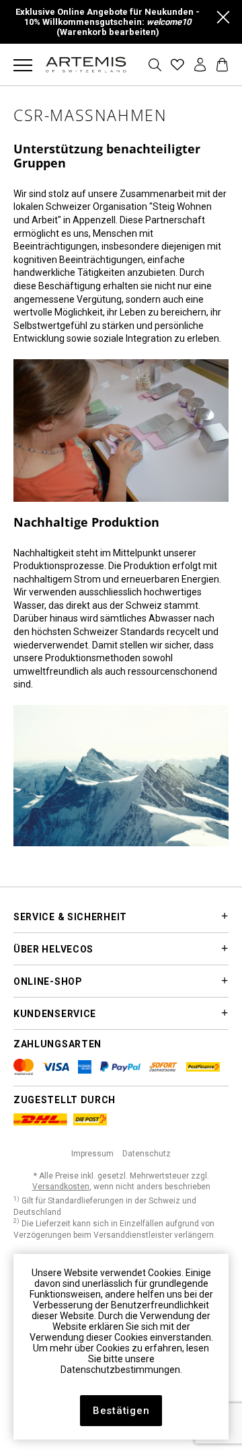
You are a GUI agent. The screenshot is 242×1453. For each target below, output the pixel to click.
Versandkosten (60, 1186)
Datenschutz (146, 1153)
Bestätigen (121, 1411)
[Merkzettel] (178, 64)
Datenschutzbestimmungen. (121, 1369)
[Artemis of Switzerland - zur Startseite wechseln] (86, 65)
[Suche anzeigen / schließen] (155, 65)
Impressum (92, 1153)
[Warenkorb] (222, 64)
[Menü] (22, 64)
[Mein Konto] (201, 64)
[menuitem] (22, 64)
